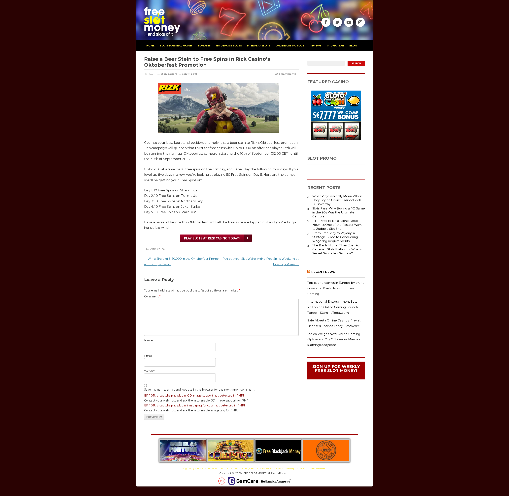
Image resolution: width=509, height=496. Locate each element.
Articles (155, 249)
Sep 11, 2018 (189, 73)
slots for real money (176, 45)
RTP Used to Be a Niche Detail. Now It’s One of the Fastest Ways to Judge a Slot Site (337, 225)
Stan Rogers (168, 73)
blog (353, 45)
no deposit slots (229, 45)
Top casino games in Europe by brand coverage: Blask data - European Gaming (335, 288)
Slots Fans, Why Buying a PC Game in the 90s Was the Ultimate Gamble (338, 212)
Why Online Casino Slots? (204, 468)
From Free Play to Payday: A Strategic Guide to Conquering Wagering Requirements (335, 237)
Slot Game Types (244, 468)
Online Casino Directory (269, 468)
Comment (152, 296)
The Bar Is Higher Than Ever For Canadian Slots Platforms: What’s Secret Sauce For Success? (337, 249)
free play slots (258, 45)
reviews (316, 45)
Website (150, 371)
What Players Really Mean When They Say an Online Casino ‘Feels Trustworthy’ (337, 200)
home (150, 45)
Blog (184, 468)
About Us (302, 468)
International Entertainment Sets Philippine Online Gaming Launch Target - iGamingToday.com (332, 307)
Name (148, 340)
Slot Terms (226, 468)
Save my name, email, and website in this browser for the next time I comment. (199, 389)
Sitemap (290, 468)
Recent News (323, 272)
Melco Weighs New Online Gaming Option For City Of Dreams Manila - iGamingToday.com (333, 339)
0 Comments (287, 73)
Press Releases (317, 468)
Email (148, 356)
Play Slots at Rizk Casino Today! (212, 238)
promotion (335, 45)
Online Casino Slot (290, 45)
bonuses (204, 45)
